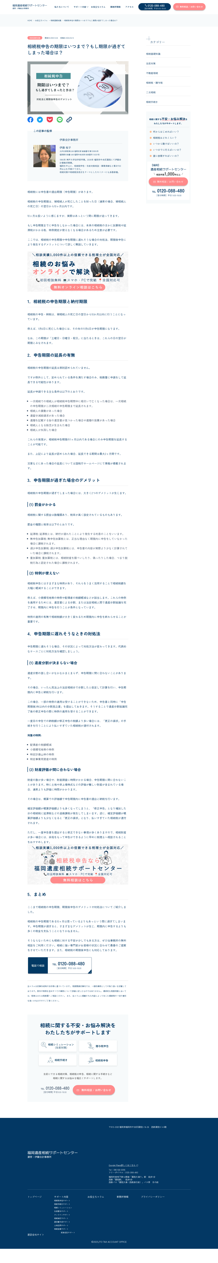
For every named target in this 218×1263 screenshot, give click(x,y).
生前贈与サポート (61, 1211)
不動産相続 (152, 73)
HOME (29, 20)
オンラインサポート (62, 1214)
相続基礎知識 (56, 20)
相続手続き (152, 102)
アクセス (129, 6)
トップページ (34, 1196)
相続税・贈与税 (154, 82)
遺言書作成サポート (62, 1222)
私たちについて (61, 6)
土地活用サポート (61, 1225)
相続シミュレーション (63, 1207)
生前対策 (151, 63)
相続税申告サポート (62, 1200)
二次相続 (151, 92)
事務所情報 (115, 6)
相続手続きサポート (62, 1204)
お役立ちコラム (98, 6)
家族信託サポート (68, 1232)
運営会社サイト (35, 1234)
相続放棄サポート (61, 1229)
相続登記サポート (61, 1218)
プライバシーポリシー (153, 1196)
